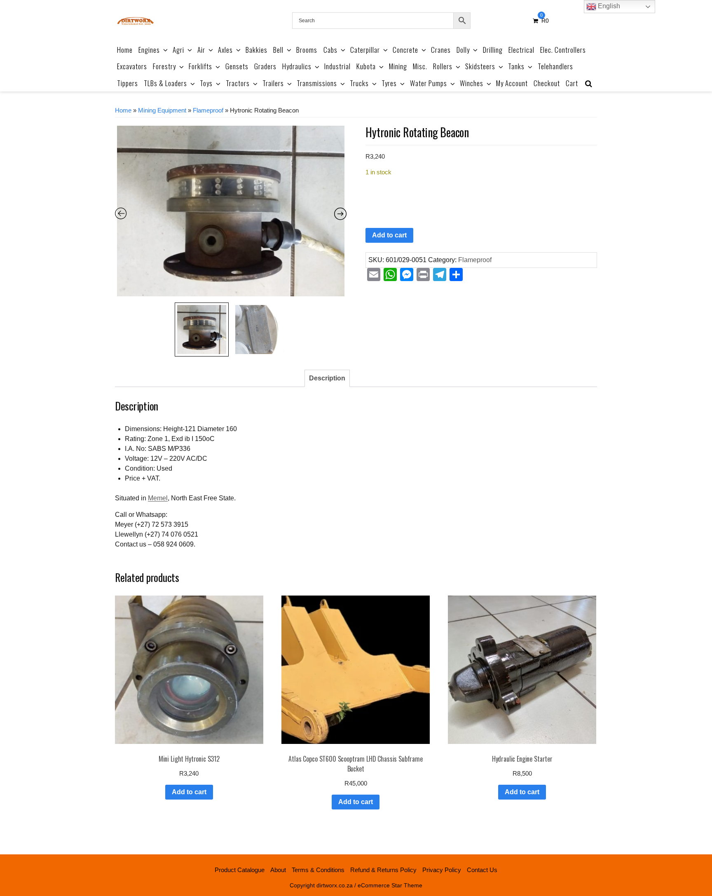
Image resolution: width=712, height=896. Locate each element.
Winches (471, 83)
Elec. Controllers (563, 50)
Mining (398, 66)
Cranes (441, 50)
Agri (178, 50)
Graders (265, 66)
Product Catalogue (240, 869)
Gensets (236, 66)
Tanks (516, 66)
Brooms (306, 50)
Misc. (420, 66)
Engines (149, 50)
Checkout (547, 83)
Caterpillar (365, 50)
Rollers (442, 66)
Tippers (127, 83)
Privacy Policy (441, 869)
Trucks (359, 83)
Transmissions (317, 83)
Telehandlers (555, 66)
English (608, 5)
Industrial (337, 66)
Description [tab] (327, 378)
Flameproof (208, 110)
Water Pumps (428, 83)
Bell (278, 50)
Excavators (132, 66)
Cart (572, 83)
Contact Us (482, 869)
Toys (206, 83)
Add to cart (389, 235)
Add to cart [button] (189, 791)
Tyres (389, 83)
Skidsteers (480, 66)
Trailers (273, 83)
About (278, 869)
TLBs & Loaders (165, 83)
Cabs (330, 50)
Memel (158, 498)
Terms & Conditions (318, 869)
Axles (225, 50)
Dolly (463, 50)
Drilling (493, 50)
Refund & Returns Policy (383, 869)
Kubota (366, 66)
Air (201, 50)
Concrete (405, 50)
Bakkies (256, 50)
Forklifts (200, 66)
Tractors (238, 83)
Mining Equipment (162, 110)
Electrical (521, 50)
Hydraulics (297, 66)
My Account (512, 83)
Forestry (164, 66)
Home (125, 50)
